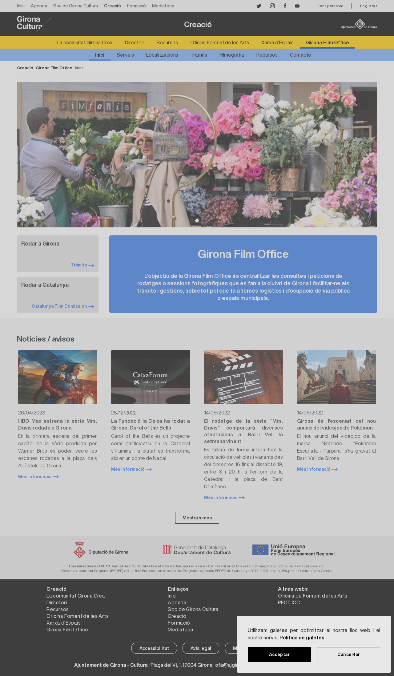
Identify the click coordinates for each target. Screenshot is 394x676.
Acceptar (279, 654)
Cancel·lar (348, 654)
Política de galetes (302, 637)
